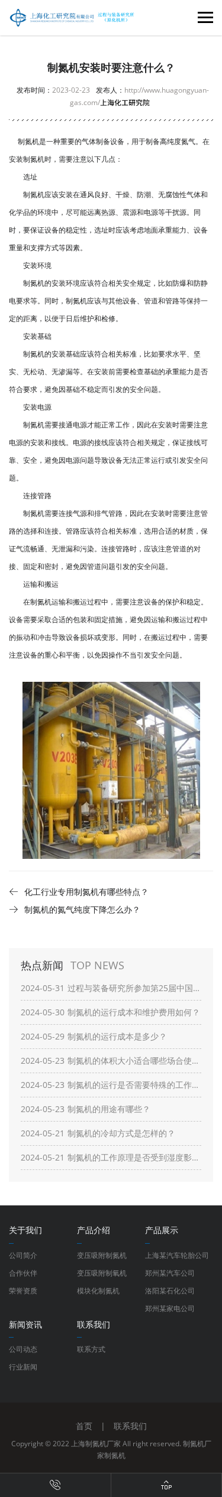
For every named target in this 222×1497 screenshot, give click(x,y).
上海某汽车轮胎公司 (177, 1255)
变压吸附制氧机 (102, 1273)
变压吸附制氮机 (102, 1255)
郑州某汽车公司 (170, 1273)
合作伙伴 (23, 1273)
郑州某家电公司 (170, 1308)
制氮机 (33, 159)
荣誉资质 (23, 1291)
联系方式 (91, 1349)
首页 (84, 1425)
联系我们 (130, 1425)
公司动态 (23, 1349)
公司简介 (23, 1255)
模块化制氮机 (98, 1291)
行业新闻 (23, 1367)
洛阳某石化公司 (170, 1291)
